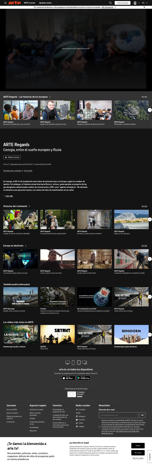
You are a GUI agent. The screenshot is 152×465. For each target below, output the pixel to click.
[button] (110, 3)
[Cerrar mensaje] (144, 7)
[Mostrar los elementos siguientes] (150, 110)
